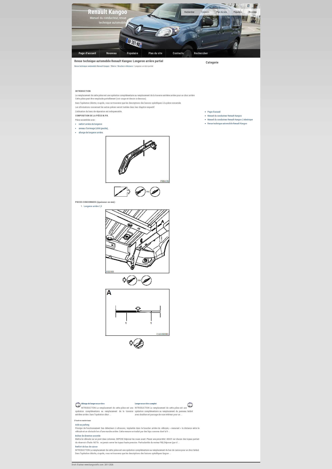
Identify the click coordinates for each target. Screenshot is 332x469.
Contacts (205, 12)
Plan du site (221, 12)
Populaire (238, 12)
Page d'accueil (87, 53)
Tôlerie (113, 66)
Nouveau (253, 12)
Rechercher (189, 12)
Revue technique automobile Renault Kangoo (91, 66)
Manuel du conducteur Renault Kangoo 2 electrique (230, 119)
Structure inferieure (125, 66)
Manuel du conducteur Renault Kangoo (225, 115)
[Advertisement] (137, 78)
